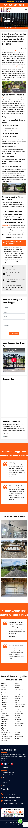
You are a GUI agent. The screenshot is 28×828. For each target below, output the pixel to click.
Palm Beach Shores (19, 706)
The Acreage (18, 730)
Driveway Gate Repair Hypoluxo (18, 28)
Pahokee (17, 700)
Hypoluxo (7, 28)
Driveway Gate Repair (17, 66)
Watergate (17, 732)
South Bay (17, 721)
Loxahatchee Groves (20, 691)
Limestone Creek (19, 689)
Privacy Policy (6, 780)
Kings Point (3, 734)
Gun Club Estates (5, 715)
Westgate (17, 738)
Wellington (17, 734)
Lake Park (17, 683)
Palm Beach (17, 702)
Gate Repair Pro (6, 225)
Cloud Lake (3, 700)
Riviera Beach (18, 710)
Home (2, 28)
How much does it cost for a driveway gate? (14, 242)
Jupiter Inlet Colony (6, 730)
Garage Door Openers (7, 98)
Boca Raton (4, 691)
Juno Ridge (3, 725)
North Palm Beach (19, 696)
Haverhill (3, 717)
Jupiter (3, 727)
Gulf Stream (4, 713)
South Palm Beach (19, 723)
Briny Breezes (4, 695)
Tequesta (17, 729)
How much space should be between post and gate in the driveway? (14, 287)
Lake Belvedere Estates (7, 736)
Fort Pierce (3, 706)
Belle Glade (3, 689)
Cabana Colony (4, 696)
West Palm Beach (19, 736)
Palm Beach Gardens (20, 704)
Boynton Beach (5, 693)
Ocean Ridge (18, 698)
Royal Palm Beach (19, 712)
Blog (4, 785)
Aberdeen (3, 683)
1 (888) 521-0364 (9, 794)
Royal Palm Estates (19, 713)
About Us (5, 777)
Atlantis (3, 687)
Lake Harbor (4, 740)
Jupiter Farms (4, 729)
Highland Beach (5, 719)
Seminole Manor (18, 719)
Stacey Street (18, 725)
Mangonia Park (18, 695)
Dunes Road (4, 704)
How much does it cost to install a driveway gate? (15, 280)
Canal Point (4, 698)
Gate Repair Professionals (17, 824)
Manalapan (17, 693)
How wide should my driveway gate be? (14, 274)
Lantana (17, 687)
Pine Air (16, 708)
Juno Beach (4, 723)
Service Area (6, 782)
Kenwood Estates (5, 732)
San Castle (17, 715)
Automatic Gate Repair (8, 772)
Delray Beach (4, 702)
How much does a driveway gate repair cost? (14, 268)
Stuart (16, 727)
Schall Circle (17, 717)
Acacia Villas (4, 685)
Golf (2, 710)
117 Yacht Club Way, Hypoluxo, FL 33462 (13, 803)
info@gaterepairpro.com (12, 798)
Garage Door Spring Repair (9, 774)
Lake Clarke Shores (5, 738)
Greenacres (4, 712)
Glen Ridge (3, 708)
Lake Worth (17, 685)
